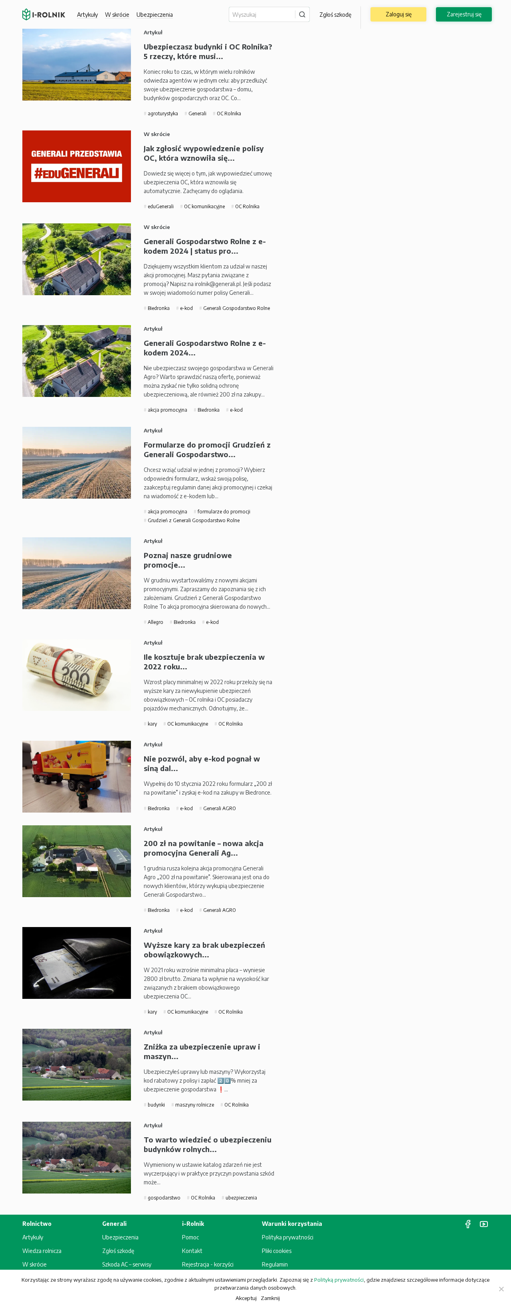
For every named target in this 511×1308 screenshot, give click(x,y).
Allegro (155, 622)
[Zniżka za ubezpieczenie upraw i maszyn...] (76, 1065)
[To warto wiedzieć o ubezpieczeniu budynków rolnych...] (76, 1158)
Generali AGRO (219, 808)
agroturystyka (162, 113)
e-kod (186, 308)
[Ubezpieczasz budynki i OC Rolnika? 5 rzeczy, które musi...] (76, 65)
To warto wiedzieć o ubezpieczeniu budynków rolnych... (207, 1144)
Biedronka (158, 308)
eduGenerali (160, 206)
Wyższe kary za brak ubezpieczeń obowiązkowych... (204, 949)
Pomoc (190, 1237)
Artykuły (87, 14)
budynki (156, 1105)
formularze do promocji (223, 512)
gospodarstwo (163, 1198)
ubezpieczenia (240, 1198)
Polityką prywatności (339, 1279)
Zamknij (270, 1297)
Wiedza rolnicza (41, 1250)
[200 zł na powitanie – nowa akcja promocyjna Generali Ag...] (76, 861)
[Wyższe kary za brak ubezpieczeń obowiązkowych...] (76, 963)
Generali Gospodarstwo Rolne (236, 308)
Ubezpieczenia (120, 1237)
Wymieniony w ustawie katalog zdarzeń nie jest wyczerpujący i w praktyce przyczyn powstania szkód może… (209, 1173)
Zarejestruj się (464, 14)
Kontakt (192, 1250)
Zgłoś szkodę (335, 14)
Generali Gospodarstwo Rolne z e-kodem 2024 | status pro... (205, 246)
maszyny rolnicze (194, 1105)
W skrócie (117, 14)
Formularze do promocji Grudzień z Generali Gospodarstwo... (207, 449)
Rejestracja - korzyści (208, 1264)
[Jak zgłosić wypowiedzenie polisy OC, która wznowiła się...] (76, 166)
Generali (196, 113)
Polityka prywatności (287, 1237)
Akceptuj (246, 1297)
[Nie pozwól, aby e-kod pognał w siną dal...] (76, 777)
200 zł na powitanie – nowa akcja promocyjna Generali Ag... (203, 847)
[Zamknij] (501, 1289)
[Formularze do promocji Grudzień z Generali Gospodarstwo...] (76, 463)
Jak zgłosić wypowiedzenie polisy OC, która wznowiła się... (204, 153)
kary (152, 724)
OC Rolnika (228, 113)
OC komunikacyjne (204, 206)
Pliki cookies (276, 1250)
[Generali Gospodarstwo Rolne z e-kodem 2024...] (76, 361)
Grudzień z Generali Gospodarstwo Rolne (193, 520)
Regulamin (275, 1264)
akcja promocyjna (167, 410)
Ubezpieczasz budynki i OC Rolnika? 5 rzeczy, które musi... (208, 51)
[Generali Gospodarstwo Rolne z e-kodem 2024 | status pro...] (76, 259)
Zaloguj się (399, 14)
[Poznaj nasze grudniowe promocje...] (76, 573)
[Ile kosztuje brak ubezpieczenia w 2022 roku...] (76, 675)
